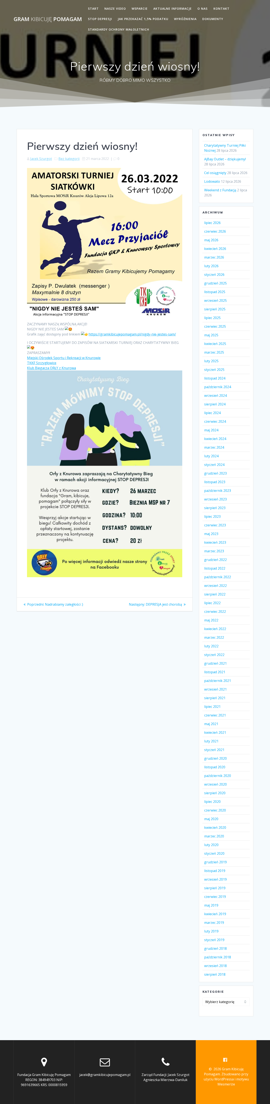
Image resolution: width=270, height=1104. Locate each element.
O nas (202, 9)
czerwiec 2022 (215, 611)
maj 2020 (211, 819)
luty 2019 (211, 931)
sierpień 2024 (214, 404)
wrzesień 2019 (215, 879)
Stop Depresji (100, 19)
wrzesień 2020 (215, 784)
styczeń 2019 (214, 940)
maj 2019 (211, 905)
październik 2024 (217, 387)
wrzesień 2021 (215, 689)
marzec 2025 (214, 352)
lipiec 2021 (212, 706)
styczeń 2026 (214, 274)
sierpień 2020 (214, 793)
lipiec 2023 (212, 516)
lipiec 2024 (212, 412)
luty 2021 (211, 741)
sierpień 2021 (214, 698)
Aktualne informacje (172, 9)
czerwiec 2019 (215, 896)
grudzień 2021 (215, 663)
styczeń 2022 (214, 654)
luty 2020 (211, 844)
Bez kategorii (69, 158)
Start (93, 9)
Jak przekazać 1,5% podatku (143, 19)
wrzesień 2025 (215, 300)
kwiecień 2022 (215, 628)
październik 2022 (217, 577)
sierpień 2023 (214, 508)
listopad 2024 (214, 378)
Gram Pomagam (48, 19)
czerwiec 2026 (215, 231)
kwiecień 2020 (215, 827)
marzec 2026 (214, 257)
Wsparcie (140, 9)
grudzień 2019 (215, 862)
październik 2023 (217, 490)
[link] (64, 357)
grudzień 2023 (215, 473)
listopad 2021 (214, 672)
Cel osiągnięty (215, 172)
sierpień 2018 (214, 974)
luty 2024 (211, 456)
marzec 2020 (214, 836)
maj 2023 (211, 533)
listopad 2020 (214, 767)
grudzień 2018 (215, 948)
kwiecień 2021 (215, 732)
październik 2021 (217, 680)
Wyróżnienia (185, 19)
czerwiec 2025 (215, 326)
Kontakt (221, 9)
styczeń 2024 (214, 464)
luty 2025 (211, 361)
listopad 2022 (214, 568)
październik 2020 (217, 775)
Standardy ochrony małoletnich (118, 29)
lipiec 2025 (212, 317)
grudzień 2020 (215, 758)
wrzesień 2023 (215, 499)
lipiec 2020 (212, 801)
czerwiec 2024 (215, 421)
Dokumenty (212, 19)
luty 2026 (211, 266)
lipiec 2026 (212, 222)
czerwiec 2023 (215, 525)
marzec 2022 (214, 637)
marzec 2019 (214, 922)
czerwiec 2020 (215, 810)
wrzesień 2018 (215, 965)
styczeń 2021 (214, 749)
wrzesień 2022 (215, 585)
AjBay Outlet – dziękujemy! (225, 159)
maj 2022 (211, 620)
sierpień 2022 (214, 594)
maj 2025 (211, 335)
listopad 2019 (214, 870)
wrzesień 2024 (215, 395)
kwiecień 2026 (215, 248)
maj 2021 (211, 724)
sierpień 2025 (214, 309)
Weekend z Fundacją (220, 190)
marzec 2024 (214, 447)
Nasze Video (115, 9)
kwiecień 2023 (215, 542)
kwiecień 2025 (215, 343)
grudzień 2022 (215, 559)
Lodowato (212, 181)
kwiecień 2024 (215, 438)
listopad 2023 (214, 482)
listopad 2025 (214, 292)
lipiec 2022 (212, 603)
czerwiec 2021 (215, 715)
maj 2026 (211, 240)
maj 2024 (211, 430)
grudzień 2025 (215, 283)
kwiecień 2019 (215, 914)
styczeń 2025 (214, 369)
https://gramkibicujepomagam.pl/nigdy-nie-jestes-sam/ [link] (132, 334)
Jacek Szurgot (41, 158)
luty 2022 (211, 646)
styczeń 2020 (214, 853)
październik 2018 (217, 957)
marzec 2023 (214, 551)
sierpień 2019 (214, 888)
